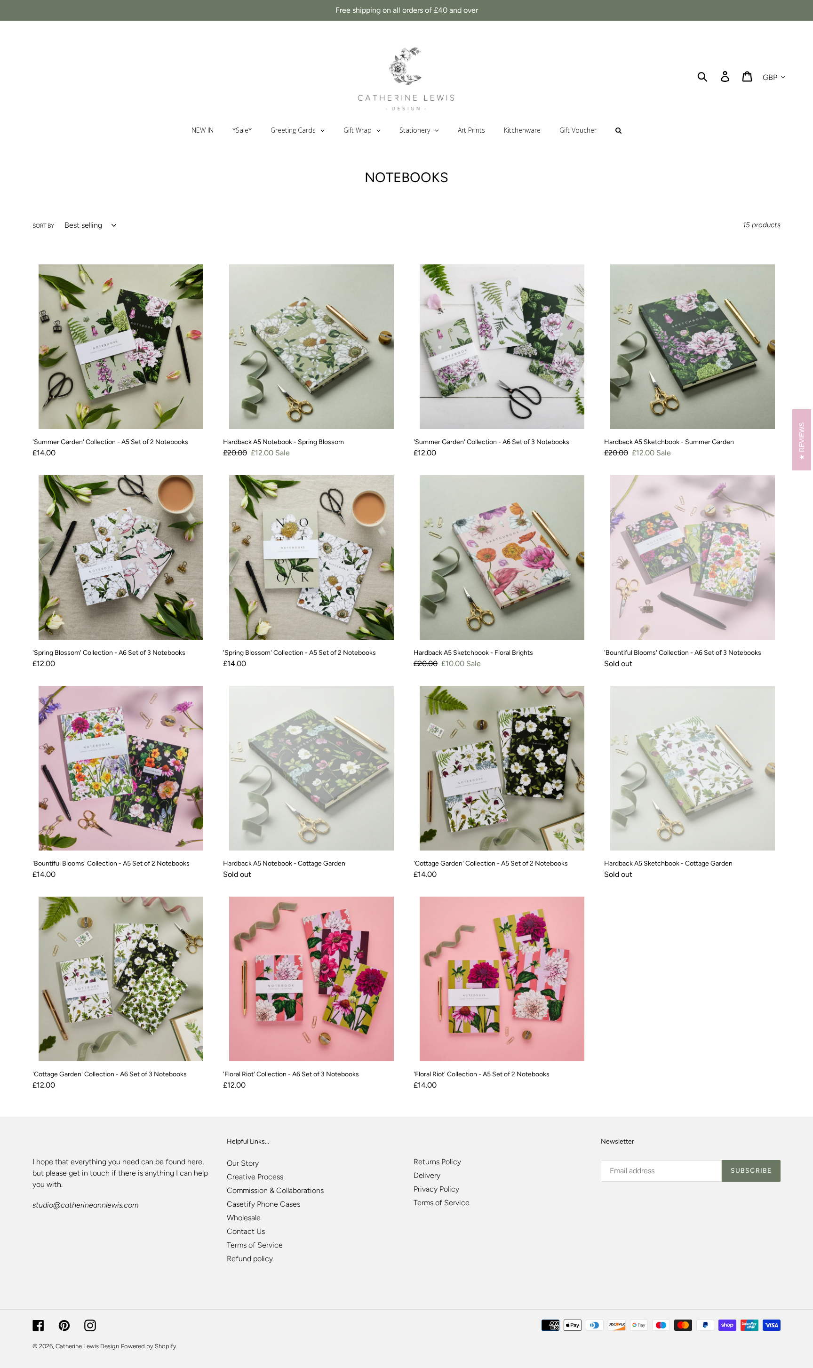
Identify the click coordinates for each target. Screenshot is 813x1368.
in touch (96, 1173)
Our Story (243, 1163)
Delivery (427, 1175)
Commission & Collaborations (275, 1190)
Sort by (43, 226)
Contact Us (246, 1231)
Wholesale (244, 1217)
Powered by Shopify (148, 1346)
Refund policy (250, 1258)
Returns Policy (437, 1161)
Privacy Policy (436, 1189)
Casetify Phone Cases (263, 1204)
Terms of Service (255, 1245)
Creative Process (255, 1176)
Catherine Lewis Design (87, 1346)
